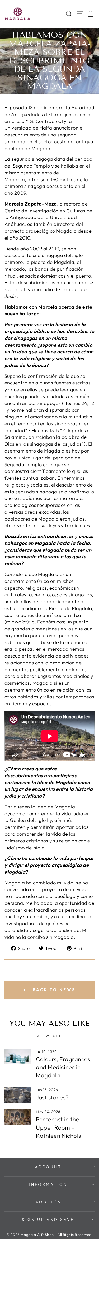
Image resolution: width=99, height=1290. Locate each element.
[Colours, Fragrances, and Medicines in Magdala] (17, 1056)
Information (48, 1184)
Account (48, 1166)
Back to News (53, 989)
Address (48, 1201)
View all (50, 1036)
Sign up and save (48, 1219)
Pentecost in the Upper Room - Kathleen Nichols (58, 1127)
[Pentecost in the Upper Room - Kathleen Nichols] (17, 1117)
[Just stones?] (17, 1095)
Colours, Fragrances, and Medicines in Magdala (64, 1067)
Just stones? (52, 1097)
